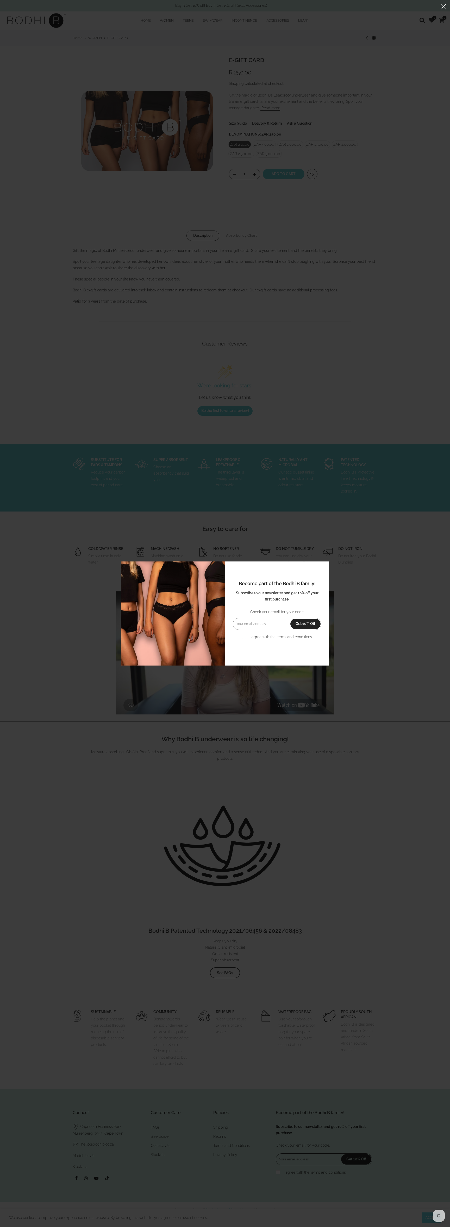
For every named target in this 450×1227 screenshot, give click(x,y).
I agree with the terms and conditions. (280, 637)
